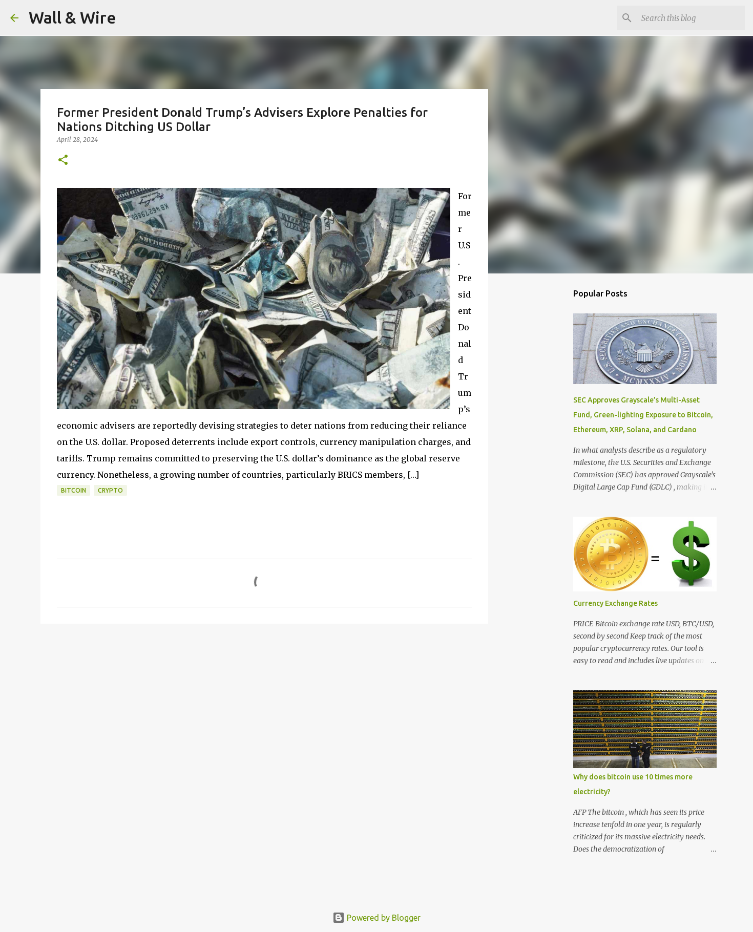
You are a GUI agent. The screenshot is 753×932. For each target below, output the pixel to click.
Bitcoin (73, 490)
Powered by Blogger (383, 917)
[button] (63, 160)
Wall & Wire (72, 17)
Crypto (110, 490)
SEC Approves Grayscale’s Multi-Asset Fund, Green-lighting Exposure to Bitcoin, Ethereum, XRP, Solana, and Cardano (643, 415)
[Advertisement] (540, 442)
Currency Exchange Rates (615, 603)
